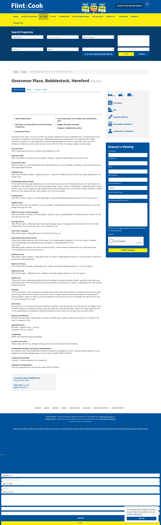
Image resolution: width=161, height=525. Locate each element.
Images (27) (18, 90)
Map (29, 90)
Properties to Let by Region (36, 429)
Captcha (111, 234)
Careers (146, 429)
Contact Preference (114, 183)
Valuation (123, 16)
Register (134, 16)
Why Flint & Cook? (5, 459)
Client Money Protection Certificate (108, 429)
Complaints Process (78, 429)
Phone (110, 167)
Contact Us (18, 23)
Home (15, 16)
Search (142, 54)
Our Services (97, 16)
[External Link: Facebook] (147, 4)
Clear (126, 54)
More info (138, 514)
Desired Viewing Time (115, 192)
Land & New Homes (80, 16)
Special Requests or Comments (118, 200)
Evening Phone (113, 175)
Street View (40, 90)
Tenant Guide (4, 445)
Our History (3, 457)
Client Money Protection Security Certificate (131, 429)
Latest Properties (29, 16)
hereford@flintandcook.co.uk (107, 417)
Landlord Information (6, 443)
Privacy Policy (56, 429)
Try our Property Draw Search (98, 54)
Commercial (64, 16)
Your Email (112, 159)
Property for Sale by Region (20, 429)
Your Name (112, 151)
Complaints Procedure (67, 429)
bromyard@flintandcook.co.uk (107, 419)
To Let (53, 16)
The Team (2, 462)
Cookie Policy (47, 429)
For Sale (43, 16)
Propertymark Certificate (91, 429)
